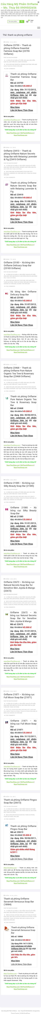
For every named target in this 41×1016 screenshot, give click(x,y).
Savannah (21, 912)
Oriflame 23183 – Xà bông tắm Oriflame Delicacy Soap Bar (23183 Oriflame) (19, 265)
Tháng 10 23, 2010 (11, 895)
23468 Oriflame (10, 387)
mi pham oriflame (20, 915)
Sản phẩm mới (13, 61)
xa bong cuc (32, 282)
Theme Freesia (15, 1013)
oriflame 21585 (22, 496)
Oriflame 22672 (26, 603)
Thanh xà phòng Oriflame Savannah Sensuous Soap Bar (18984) (19, 901)
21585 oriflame (13, 496)
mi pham (11, 915)
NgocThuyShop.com (10, 868)
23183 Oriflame (10, 280)
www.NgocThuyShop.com (12, 120)
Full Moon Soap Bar (15, 709)
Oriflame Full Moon (15, 705)
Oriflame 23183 (30, 280)
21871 (7, 709)
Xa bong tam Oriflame (23, 283)
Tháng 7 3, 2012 (10, 259)
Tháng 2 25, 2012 (11, 479)
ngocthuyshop (12, 57)
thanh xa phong (8, 282)
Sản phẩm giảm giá (30, 167)
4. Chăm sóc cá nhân (12, 60)
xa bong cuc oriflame (10, 283)
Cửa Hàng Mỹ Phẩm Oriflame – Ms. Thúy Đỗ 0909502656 (19, 6)
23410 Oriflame (10, 171)
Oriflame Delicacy (14, 276)
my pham (27, 915)
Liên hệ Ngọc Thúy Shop (21, 110)
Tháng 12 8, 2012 (11, 42)
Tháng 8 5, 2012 (10, 147)
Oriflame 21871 (25, 709)
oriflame (12, 916)
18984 (7, 915)
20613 (7, 814)
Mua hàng (15, 107)
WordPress (27, 1013)
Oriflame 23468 (19, 387)
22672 (7, 601)
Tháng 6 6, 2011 (10, 796)
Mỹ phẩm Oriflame (23, 60)
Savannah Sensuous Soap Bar (23, 916)
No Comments (11, 68)
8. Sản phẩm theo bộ (24, 165)
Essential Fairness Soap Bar (23, 64)
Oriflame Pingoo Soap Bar (17, 814)
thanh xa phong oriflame (14, 66)
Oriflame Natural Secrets (17, 167)
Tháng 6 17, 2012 (11, 364)
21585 (7, 496)
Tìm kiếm (21, 21)
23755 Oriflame (10, 64)
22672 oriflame (13, 601)
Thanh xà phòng (22, 61)
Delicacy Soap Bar (20, 280)
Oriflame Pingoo (14, 810)
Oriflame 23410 (22, 173)
